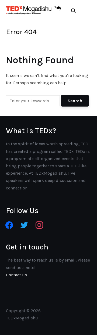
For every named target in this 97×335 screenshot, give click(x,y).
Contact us (16, 274)
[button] (85, 10)
